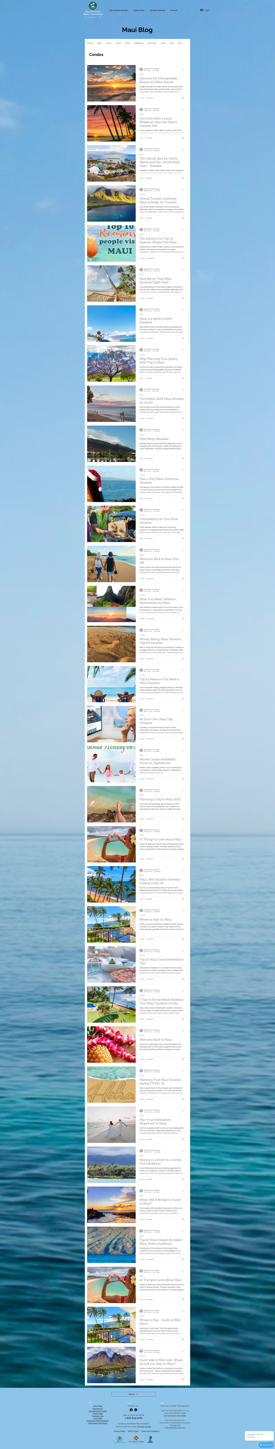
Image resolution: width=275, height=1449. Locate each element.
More (180, 43)
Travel (171, 43)
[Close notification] (272, 1433)
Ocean (163, 43)
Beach (99, 43)
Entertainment (138, 43)
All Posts (90, 43)
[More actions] (183, 69)
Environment (152, 43)
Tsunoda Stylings (144, 1427)
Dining (127, 43)
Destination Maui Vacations (93, 12)
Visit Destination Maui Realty (175, 1416)
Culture (118, 43)
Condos (109, 43)
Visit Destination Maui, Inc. (175, 1428)
